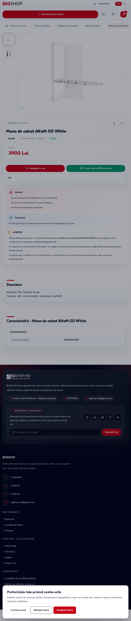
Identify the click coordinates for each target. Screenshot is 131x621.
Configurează (18, 610)
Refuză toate (41, 610)
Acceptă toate (65, 610)
